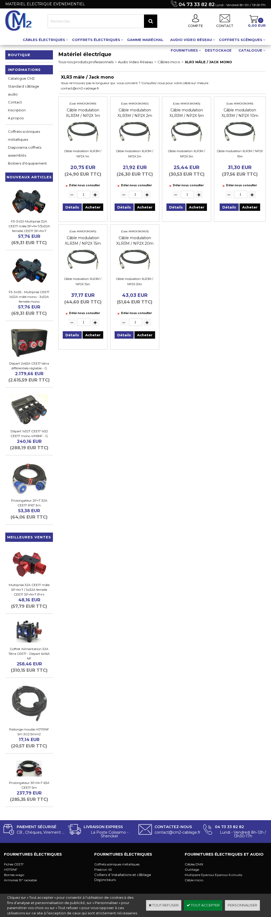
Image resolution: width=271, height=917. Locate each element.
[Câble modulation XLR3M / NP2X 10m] (239, 143)
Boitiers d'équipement (27, 163)
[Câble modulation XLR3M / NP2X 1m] (82, 143)
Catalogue (250, 50)
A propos (16, 118)
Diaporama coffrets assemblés (24, 151)
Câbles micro (168, 62)
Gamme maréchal (145, 40)
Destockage (218, 50)
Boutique (19, 55)
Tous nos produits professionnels (86, 62)
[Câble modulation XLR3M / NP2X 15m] (82, 271)
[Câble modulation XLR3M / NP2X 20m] (134, 271)
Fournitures (184, 50)
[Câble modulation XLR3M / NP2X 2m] (134, 143)
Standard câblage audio (23, 90)
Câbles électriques (44, 40)
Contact (15, 102)
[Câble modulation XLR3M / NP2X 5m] (186, 143)
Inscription (17, 110)
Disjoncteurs (105, 880)
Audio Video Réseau (191, 40)
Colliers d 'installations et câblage (122, 875)
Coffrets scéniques (240, 40)
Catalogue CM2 (21, 78)
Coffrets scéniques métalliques (24, 135)
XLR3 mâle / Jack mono (208, 62)
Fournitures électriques (33, 854)
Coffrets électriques (96, 40)
